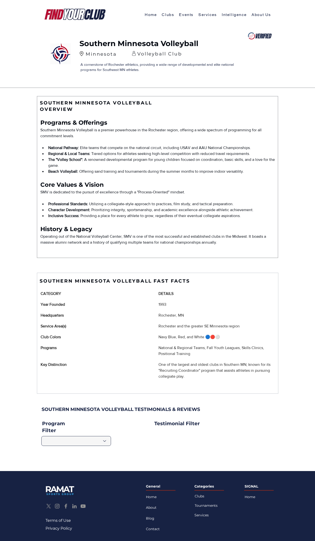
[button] (261, 15)
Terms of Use (58, 520)
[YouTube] (83, 506)
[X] (49, 506)
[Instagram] (57, 506)
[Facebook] (66, 506)
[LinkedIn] (74, 506)
